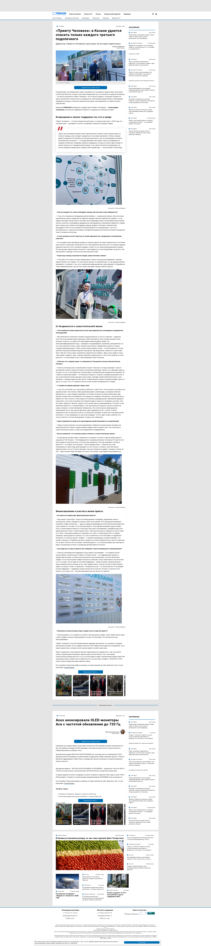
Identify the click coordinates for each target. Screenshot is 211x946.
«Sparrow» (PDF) (107, 938)
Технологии (62, 715)
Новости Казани (62, 835)
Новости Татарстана (89, 894)
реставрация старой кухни (136, 770)
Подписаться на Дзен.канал (90, 87)
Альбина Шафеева (118, 46)
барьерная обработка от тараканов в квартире (141, 743)
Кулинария (134, 32)
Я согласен (141, 942)
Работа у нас (105, 918)
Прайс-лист (70, 918)
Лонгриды (61, 26)
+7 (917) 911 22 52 (70, 913)
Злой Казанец (69, 667)
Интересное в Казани (136, 43)
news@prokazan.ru (105, 916)
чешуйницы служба (134, 53)
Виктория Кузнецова (112, 732)
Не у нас (131, 855)
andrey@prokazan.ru (70, 916)
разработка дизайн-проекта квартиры (139, 80)
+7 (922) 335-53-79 (104, 913)
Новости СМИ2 (60, 674)
